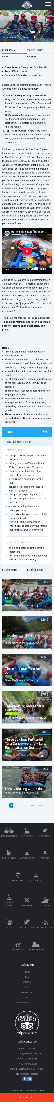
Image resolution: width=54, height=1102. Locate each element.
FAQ (27, 977)
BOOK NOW (27, 1097)
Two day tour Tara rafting (24, 635)
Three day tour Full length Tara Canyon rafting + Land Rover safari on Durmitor (26, 744)
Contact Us (27, 997)
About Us (27, 982)
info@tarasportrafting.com (30, 1069)
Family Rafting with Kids (23, 789)
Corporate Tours (27, 992)
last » (40, 805)
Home (27, 972)
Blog (27, 987)
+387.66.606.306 (30, 1064)
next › (32, 805)
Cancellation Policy (27, 1002)
